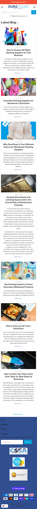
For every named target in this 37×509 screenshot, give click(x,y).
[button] (4, 506)
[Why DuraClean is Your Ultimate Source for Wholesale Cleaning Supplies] (18, 130)
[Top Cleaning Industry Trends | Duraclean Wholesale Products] (18, 271)
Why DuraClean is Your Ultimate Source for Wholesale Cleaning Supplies (18, 147)
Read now (18, 73)
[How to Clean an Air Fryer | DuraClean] (18, 312)
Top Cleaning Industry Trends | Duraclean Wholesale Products (18, 285)
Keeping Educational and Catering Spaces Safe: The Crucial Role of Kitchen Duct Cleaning (18, 201)
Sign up (27, 442)
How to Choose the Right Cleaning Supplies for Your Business (18, 52)
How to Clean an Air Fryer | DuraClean (18, 327)
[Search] (33, 12)
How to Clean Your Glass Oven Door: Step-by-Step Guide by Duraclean (18, 376)
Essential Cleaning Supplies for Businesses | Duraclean (18, 102)
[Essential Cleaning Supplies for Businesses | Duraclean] (18, 87)
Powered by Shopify (18, 506)
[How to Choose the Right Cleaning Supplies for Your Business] (18, 36)
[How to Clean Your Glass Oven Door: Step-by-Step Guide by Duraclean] (18, 360)
